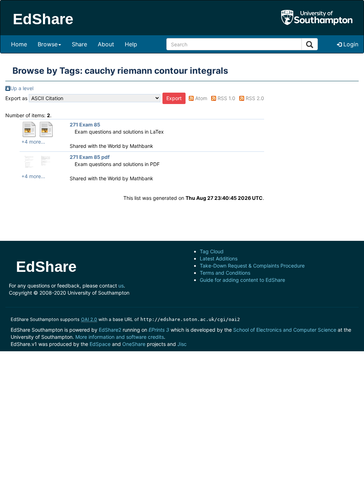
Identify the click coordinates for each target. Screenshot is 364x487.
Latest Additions (218, 258)
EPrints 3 (159, 330)
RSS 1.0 (226, 98)
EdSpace (100, 344)
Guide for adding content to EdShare (242, 280)
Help (131, 44)
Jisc (182, 344)
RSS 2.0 (255, 98)
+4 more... (33, 142)
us (121, 286)
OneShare (133, 344)
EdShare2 (110, 330)
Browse (48, 44)
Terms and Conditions (225, 273)
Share (79, 44)
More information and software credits (119, 337)
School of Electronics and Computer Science (284, 330)
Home (19, 44)
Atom (201, 98)
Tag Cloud (212, 251)
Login (350, 44)
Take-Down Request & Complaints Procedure (252, 266)
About (106, 44)
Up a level (21, 88)
